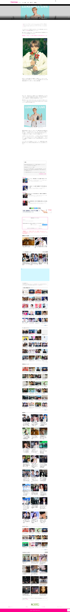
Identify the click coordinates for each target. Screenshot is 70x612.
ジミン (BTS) (37, 231)
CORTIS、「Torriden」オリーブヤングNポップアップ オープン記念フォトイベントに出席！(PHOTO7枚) (26, 507)
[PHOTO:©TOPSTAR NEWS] (26, 444)
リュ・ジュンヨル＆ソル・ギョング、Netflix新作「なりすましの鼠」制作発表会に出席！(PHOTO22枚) (43, 465)
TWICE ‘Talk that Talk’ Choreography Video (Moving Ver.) (43, 563)
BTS (28, 30)
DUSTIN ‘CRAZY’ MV (26, 584)
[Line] (32, 208)
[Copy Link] (40, 208)
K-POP (30, 231)
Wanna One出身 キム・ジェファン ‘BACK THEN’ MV (34, 574)
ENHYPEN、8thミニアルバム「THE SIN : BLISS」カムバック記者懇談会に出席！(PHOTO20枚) (43, 451)
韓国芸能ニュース (25, 231)
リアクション (44, 232)
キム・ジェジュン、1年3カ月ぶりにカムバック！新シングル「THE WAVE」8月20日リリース (43, 507)
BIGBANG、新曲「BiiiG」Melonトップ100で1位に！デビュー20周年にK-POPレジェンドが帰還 (34, 465)
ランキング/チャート (37, 232)
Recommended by (43, 325)
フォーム (37, 228)
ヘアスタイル (31, 232)
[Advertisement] (35, 88)
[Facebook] (35, 208)
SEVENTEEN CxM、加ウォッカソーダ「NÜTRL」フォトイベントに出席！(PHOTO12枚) (34, 479)
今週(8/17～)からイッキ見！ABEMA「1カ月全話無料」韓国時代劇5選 (34, 493)
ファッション (26, 232)
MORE (46, 552)
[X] (30, 208)
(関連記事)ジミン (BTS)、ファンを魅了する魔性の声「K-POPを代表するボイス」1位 (34, 35)
